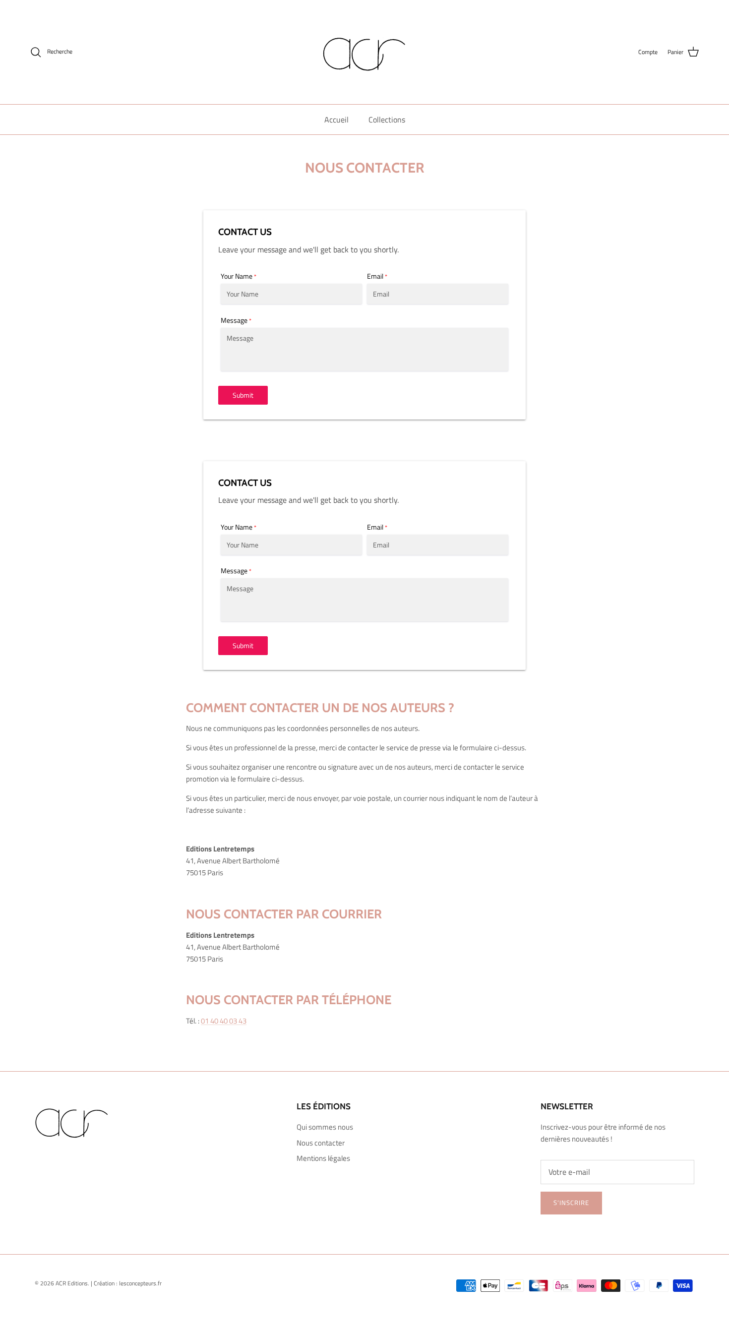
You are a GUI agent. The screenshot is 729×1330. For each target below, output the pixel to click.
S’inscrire (571, 1203)
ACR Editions (72, 1283)
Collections (386, 119)
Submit (243, 395)
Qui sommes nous (325, 1127)
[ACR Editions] (364, 52)
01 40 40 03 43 (223, 1021)
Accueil (336, 119)
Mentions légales (323, 1158)
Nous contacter (321, 1143)
